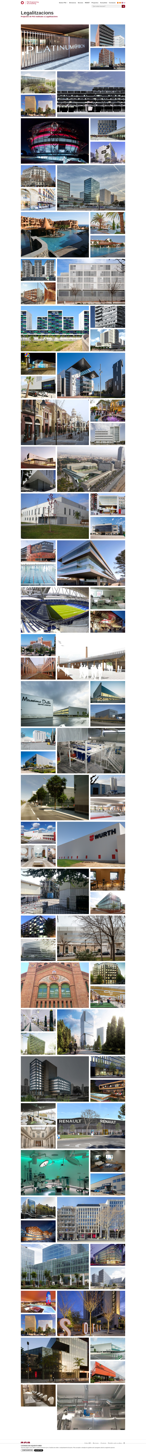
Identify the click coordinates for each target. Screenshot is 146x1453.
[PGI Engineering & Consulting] (30, 2)
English (122, 3)
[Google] (28, 1443)
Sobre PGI (62, 2)
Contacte (112, 2)
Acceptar (38, 1450)
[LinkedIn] (22, 1443)
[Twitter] (25, 1443)
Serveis (80, 2)
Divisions (72, 2)
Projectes (95, 2)
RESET (87, 2)
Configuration (27, 1450)
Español (118, 3)
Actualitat (103, 2)
